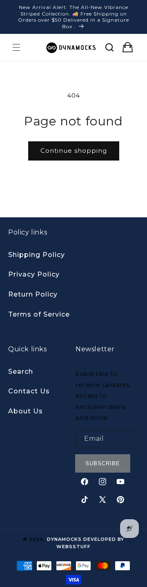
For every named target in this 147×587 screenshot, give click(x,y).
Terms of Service (39, 314)
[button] (16, 47)
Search (20, 371)
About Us (25, 411)
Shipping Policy (36, 255)
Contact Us (29, 391)
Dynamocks (64, 539)
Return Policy (33, 294)
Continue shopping (73, 150)
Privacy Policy (34, 274)
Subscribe (102, 463)
